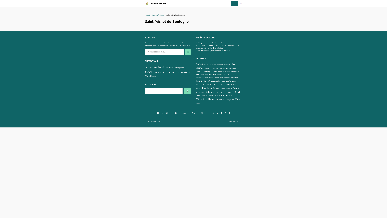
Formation (220, 75)
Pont (234, 85)
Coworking (206, 71)
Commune (198, 71)
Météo (228, 81)
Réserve (198, 92)
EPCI (198, 74)
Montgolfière (216, 81)
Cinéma (218, 68)
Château (212, 68)
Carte (199, 68)
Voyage (228, 100)
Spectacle (230, 92)
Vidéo (230, 95)
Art (208, 64)
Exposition (204, 75)
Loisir (199, 81)
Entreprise (179, 67)
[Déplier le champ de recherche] (234, 3)
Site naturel (221, 92)
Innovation (234, 78)
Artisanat (213, 64)
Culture (169, 68)
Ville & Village (205, 99)
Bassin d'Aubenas (158, 15)
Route (236, 88)
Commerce (232, 68)
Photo (177, 72)
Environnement (235, 71)
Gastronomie (199, 78)
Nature (157, 72)
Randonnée (208, 88)
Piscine (228, 84)
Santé (203, 92)
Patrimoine (168, 72)
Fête (225, 75)
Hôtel (221, 78)
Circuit (225, 68)
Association (220, 64)
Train (216, 95)
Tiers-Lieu (205, 95)
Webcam (198, 103)
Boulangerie (227, 64)
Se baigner (210, 92)
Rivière (229, 88)
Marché (206, 81)
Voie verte (220, 99)
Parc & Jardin (208, 85)
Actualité (151, 67)
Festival (212, 74)
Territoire (198, 95)
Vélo (237, 99)
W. (238, 121)
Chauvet (206, 68)
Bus (233, 63)
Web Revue (150, 76)
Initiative (227, 78)
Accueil (147, 15)
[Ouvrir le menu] (227, 3)
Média (223, 81)
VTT (233, 100)
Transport (223, 95)
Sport (237, 92)
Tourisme (185, 72)
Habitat (211, 78)
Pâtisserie (198, 89)
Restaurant (220, 89)
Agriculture (201, 64)
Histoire (216, 78)
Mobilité (149, 72)
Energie (220, 71)
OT (239, 81)
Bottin (161, 67)
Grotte (205, 78)
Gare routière (231, 75)
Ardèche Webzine (158, 3)
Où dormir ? (200, 85)
